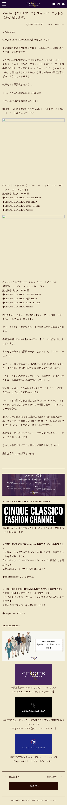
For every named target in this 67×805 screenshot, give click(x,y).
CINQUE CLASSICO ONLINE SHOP (23, 197)
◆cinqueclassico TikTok (13, 613)
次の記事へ (14, 777)
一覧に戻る (33, 786)
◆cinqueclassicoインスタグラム (18, 577)
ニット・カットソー (55, 24)
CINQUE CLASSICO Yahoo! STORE (22, 206)
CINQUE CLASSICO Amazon (19, 210)
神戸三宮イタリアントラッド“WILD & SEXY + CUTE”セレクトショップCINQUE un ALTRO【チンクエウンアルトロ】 (34, 724)
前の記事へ (52, 777)
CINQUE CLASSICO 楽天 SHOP (21, 202)
